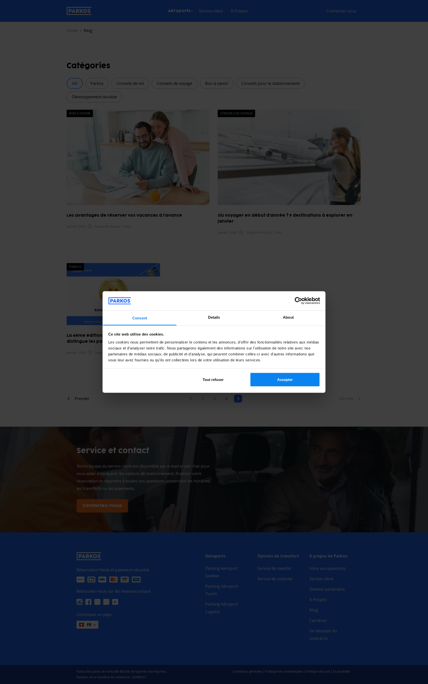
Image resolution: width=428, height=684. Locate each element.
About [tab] (288, 317)
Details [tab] (214, 317)
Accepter (285, 379)
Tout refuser (213, 379)
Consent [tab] (139, 318)
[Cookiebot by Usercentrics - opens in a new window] (298, 301)
